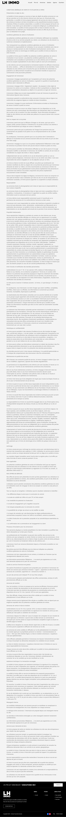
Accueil (30, 2)
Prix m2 (36, 2)
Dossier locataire (58, 797)
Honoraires (57, 799)
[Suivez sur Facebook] (48, 814)
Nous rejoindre (58, 795)
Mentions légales (59, 813)
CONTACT (58, 784)
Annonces (42, 2)
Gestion (49, 2)
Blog (54, 813)
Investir (46, 795)
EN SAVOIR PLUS (9, 806)
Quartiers (61, 2)
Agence (55, 2)
